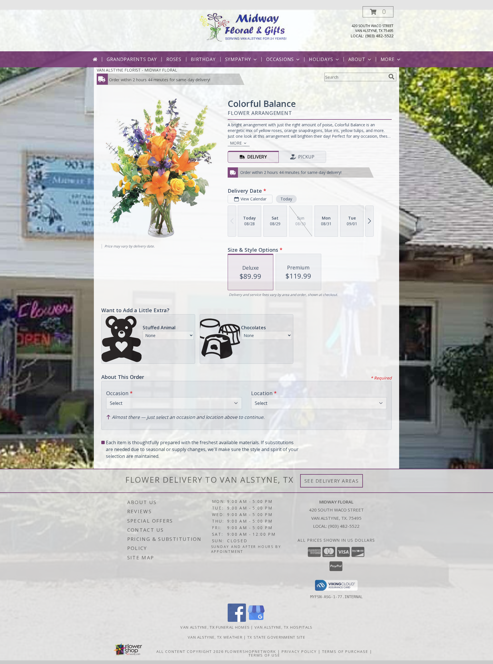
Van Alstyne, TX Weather (215, 637)
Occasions (280, 59)
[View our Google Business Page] (256, 620)
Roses (173, 59)
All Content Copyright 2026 (190, 651)
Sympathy (238, 59)
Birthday (203, 59)
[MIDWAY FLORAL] (246, 26)
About (356, 59)
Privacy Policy (299, 651)
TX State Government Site (276, 637)
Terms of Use (264, 655)
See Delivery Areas (331, 481)
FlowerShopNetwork (250, 651)
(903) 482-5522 (379, 35)
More (388, 59)
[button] (378, 11)
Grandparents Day (132, 59)
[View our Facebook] (237, 620)
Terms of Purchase (345, 651)
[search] (391, 77)
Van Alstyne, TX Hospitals (283, 627)
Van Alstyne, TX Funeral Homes (215, 627)
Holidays (321, 59)
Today (286, 199)
